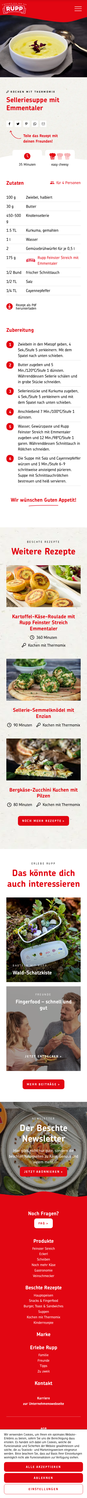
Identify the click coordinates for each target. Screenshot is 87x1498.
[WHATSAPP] (35, 124)
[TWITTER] (18, 124)
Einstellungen (43, 1489)
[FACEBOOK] (9, 124)
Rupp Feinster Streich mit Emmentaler (58, 260)
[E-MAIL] (43, 124)
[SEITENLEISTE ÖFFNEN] (78, 8)
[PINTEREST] (26, 124)
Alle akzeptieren (43, 1467)
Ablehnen (43, 1478)
